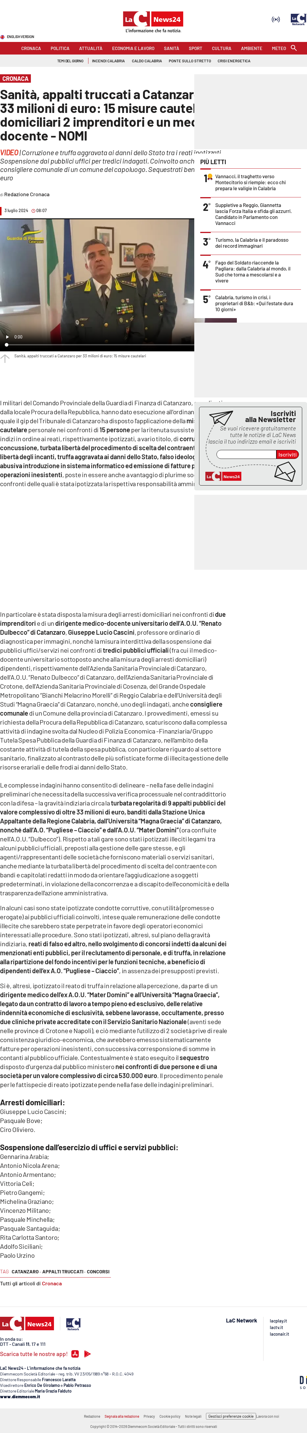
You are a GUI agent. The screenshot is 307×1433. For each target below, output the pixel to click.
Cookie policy (169, 1416)
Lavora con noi (267, 1416)
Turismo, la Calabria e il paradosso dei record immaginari (251, 243)
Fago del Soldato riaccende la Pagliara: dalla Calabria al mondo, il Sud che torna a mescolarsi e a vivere (253, 271)
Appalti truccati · (63, 1271)
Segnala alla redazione (122, 1416)
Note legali (193, 1416)
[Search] (294, 48)
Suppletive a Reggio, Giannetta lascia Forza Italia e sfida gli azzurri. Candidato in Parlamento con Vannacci (253, 214)
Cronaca (52, 1283)
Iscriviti (288, 454)
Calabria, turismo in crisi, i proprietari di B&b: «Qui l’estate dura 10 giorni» (254, 303)
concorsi (98, 1271)
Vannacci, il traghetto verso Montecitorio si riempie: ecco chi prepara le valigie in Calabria (250, 182)
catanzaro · (26, 1271)
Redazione (92, 1416)
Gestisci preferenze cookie (231, 1416)
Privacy (149, 1416)
